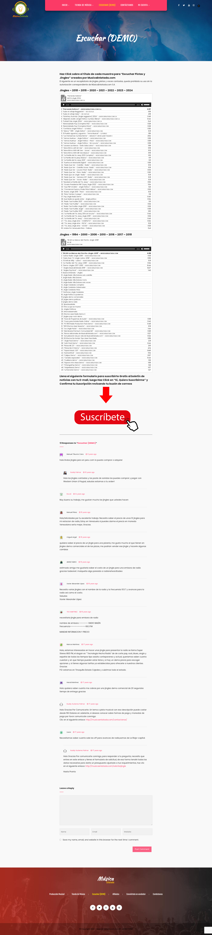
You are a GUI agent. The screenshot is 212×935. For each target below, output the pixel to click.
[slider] (147, 104)
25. (86, 167)
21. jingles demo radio (69, 302)
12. (86, 136)
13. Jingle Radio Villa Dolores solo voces (76, 282)
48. (82, 223)
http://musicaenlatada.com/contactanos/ (106, 719)
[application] (106, 105)
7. (84, 124)
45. (84, 216)
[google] (119, 907)
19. (83, 153)
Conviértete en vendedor (136, 894)
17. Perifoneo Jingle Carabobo (72, 292)
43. (80, 211)
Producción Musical (56, 894)
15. (88, 143)
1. (81, 109)
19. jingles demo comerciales (72, 297)
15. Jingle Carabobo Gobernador (73, 287)
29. (85, 177)
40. (78, 204)
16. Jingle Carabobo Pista (70, 290)
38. (78, 199)
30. (83, 179)
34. (87, 189)
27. (82, 172)
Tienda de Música (83, 5)
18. (84, 150)
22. (82, 160)
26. (85, 170)
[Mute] (142, 105)
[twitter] (184, 5)
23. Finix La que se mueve (71, 307)
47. (84, 221)
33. (84, 187)
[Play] (64, 105)
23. (82, 162)
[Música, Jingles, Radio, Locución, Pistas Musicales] (20, 9)
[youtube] (189, 5)
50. (76, 228)
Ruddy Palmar (75, 472)
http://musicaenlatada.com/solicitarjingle (105, 766)
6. (81, 121)
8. (85, 126)
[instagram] (193, 5)
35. (81, 192)
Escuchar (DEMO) (107, 5)
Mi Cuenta (143, 5)
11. (84, 133)
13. (83, 138)
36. (80, 194)
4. (89, 116)
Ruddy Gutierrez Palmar (76, 704)
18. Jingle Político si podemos (72, 294)
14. (86, 141)
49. (83, 226)
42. (81, 209)
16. (86, 145)
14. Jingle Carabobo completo (72, 285)
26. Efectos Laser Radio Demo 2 (73, 314)
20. (86, 155)
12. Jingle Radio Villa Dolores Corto (74, 280)
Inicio (64, 5)
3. (75, 114)
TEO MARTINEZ (72, 612)
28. (82, 175)
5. (90, 119)
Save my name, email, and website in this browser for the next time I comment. (101, 839)
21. (82, 158)
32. (87, 184)
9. (76, 128)
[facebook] (178, 5)
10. (82, 131)
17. (80, 148)
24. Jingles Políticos (68, 309)
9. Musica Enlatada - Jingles (71, 273)
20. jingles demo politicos (70, 299)
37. (71, 197)
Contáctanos (127, 5)
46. (80, 218)
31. (83, 182)
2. (77, 111)
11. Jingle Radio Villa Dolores (71, 277)
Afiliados (116, 894)
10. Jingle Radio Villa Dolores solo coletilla (76, 275)
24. (84, 165)
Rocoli (69, 494)
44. (86, 214)
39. (80, 201)
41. (82, 206)
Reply (103, 454)
